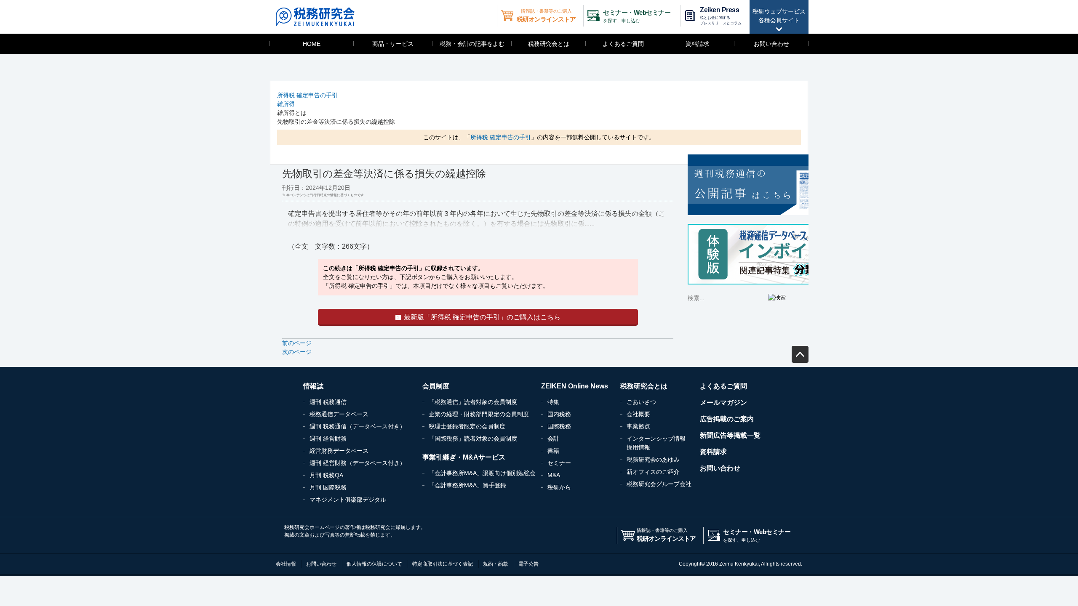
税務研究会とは (548, 43)
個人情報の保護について (374, 564)
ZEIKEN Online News (574, 386)
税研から (559, 487)
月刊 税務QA (326, 475)
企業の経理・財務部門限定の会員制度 (479, 414)
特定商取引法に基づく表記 (442, 564)
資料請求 (697, 43)
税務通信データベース (339, 414)
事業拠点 (638, 426)
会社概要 (638, 414)
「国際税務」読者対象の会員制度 (473, 438)
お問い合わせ (771, 43)
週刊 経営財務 (328, 438)
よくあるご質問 (623, 43)
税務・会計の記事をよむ (472, 43)
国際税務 (559, 426)
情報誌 (313, 386)
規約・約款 (495, 564)
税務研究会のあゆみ (653, 459)
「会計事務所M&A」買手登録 (467, 485)
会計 (553, 438)
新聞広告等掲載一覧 (730, 435)
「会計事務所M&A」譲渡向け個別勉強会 (482, 473)
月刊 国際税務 (328, 487)
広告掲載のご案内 (727, 419)
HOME (311, 43)
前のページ (297, 343)
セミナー (559, 463)
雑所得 (286, 104)
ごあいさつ (641, 402)
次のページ (297, 351)
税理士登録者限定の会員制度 (467, 426)
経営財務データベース (339, 450)
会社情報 (286, 564)
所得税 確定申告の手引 (307, 95)
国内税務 (559, 414)
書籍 (553, 450)
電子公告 (528, 564)
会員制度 (435, 386)
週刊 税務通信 (328, 402)
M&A (553, 475)
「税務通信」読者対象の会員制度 (473, 402)
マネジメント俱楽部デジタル (348, 499)
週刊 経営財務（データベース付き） (358, 463)
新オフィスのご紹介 (653, 471)
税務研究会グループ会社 (659, 484)
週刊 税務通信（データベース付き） (358, 426)
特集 (553, 402)
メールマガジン (723, 402)
